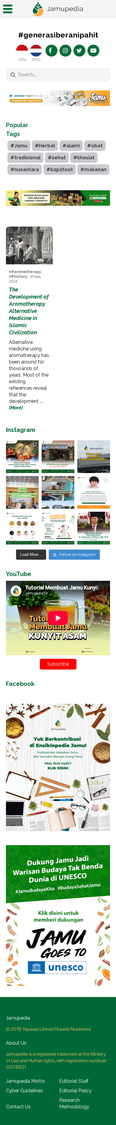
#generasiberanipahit (58, 34)
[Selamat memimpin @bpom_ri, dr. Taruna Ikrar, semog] (93, 528)
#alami (71, 146)
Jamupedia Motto (25, 1081)
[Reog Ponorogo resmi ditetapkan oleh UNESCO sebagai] (22, 456)
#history (19, 276)
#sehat (57, 157)
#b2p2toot (59, 169)
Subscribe (58, 664)
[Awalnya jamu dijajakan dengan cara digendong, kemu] (58, 456)
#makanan (93, 169)
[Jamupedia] (58, 9)
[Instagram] (65, 51)
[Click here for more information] (58, 110)
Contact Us (18, 1107)
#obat (95, 146)
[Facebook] (51, 51)
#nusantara (24, 169)
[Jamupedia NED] (36, 51)
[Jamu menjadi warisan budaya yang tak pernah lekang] (22, 528)
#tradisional (25, 157)
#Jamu (18, 146)
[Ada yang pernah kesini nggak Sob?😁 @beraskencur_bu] (58, 492)
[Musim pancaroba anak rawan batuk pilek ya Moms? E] (93, 492)
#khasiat (84, 157)
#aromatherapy (26, 272)
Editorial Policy (75, 1090)
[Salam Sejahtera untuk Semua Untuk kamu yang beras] (58, 528)
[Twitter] (79, 51)
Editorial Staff (73, 1081)
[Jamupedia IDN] (22, 51)
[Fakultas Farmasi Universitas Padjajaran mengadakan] (22, 492)
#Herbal (45, 146)
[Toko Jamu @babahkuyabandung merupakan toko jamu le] (93, 456)
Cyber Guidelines (24, 1090)
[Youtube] (93, 51)
